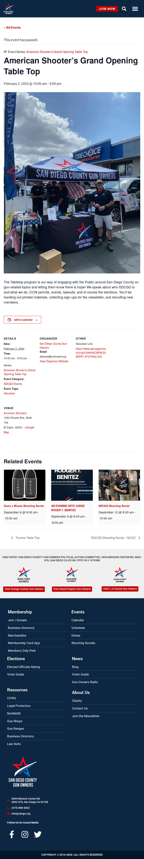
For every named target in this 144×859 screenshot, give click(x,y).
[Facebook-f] (11, 834)
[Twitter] (37, 834)
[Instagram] (24, 834)
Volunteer (9, 393)
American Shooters (15, 413)
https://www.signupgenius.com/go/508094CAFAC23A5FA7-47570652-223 (91, 352)
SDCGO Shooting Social (114, 506)
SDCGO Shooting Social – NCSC (114, 537)
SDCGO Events (13, 384)
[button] (135, 8)
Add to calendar (23, 319)
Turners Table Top (27, 537)
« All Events (12, 27)
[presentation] (24, 485)
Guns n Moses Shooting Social (24, 506)
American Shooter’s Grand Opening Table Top (19, 372)
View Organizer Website (54, 361)
